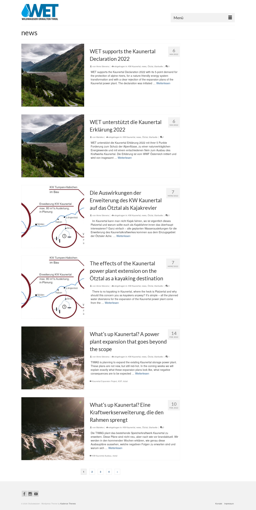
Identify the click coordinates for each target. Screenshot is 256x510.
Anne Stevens (102, 66)
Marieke (100, 136)
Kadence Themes (68, 503)
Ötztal (150, 66)
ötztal (125, 381)
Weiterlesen (163, 83)
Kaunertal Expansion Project (104, 381)
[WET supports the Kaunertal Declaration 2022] (52, 75)
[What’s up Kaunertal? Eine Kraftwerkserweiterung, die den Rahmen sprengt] (52, 428)
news (144, 66)
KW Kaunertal (134, 66)
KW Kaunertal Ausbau (102, 455)
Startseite (158, 66)
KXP (120, 381)
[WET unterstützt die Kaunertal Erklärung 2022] (52, 145)
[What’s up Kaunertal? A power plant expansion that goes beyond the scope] (52, 357)
